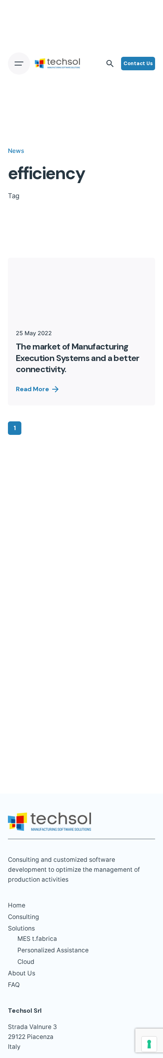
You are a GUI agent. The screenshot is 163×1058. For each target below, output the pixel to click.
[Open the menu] (19, 63)
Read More (32, 389)
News (16, 150)
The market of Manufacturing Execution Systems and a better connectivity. (78, 358)
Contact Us (138, 63)
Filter (142, 235)
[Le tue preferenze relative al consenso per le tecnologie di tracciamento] (149, 1044)
